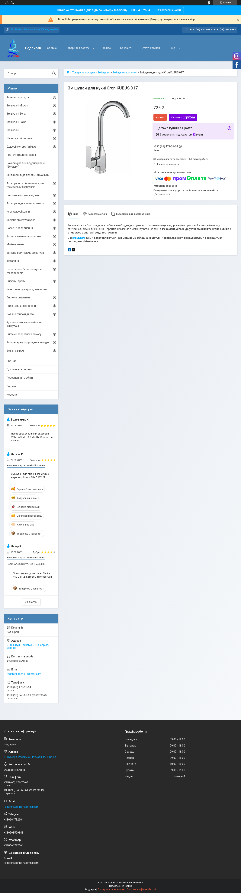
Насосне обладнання (20, 228)
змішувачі (78, 237)
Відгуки (11, 386)
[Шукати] (53, 73)
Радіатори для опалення (22, 305)
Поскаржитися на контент (111, 889)
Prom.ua (138, 882)
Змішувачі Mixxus (17, 105)
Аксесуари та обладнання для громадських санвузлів (25, 185)
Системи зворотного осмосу (24, 334)
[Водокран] (13, 48)
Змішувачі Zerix (16, 113)
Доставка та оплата (19, 369)
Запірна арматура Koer (21, 219)
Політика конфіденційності (141, 889)
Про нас (106, 47)
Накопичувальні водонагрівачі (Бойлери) (26, 165)
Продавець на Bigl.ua (120, 886)
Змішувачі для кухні (125, 72)
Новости (12, 394)
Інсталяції (13, 260)
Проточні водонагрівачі (21, 154)
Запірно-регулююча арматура (25, 252)
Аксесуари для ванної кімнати (25, 203)
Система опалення (18, 297)
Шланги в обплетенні (20, 138)
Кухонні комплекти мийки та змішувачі (24, 324)
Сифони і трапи (16, 281)
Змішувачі (104, 72)
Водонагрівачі (15, 350)
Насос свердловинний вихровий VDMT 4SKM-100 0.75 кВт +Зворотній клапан (32, 437)
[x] (73, 250)
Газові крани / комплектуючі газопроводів (24, 271)
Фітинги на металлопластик (24, 236)
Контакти (126, 47)
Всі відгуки (31, 601)
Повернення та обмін (20, 377)
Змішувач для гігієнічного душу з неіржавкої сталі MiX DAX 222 (30, 475)
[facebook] (69, 250)
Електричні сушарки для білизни (27, 289)
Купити (160, 117)
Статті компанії (152, 47)
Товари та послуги (77, 47)
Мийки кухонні (15, 244)
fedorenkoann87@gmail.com (24, 673)
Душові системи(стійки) (21, 146)
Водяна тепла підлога (20, 314)
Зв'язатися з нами (168, 10)
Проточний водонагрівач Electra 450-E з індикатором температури (32, 575)
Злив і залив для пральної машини (28, 174)
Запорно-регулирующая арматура (28, 342)
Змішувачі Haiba (16, 121)
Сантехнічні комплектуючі (23, 195)
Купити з (176, 117)
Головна (51, 47)
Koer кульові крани (18, 211)
